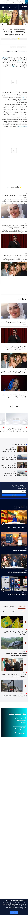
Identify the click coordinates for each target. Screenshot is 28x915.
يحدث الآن (14, 406)
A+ (2, 24)
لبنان (3, 58)
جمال (6, 58)
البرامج (9, 7)
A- (5, 24)
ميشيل (20, 60)
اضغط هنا (24, 908)
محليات (23, 427)
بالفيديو (21, 506)
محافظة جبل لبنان (22, 126)
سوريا (14, 66)
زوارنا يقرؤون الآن (20, 444)
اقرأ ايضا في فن (14, 187)
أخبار (15, 7)
